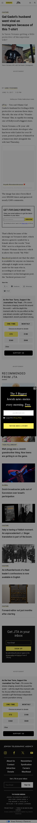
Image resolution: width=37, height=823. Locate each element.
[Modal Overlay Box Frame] (18, 411)
